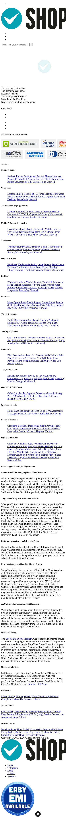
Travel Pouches (40, 320)
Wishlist (11, 773)
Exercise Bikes (38, 411)
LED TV (11, 452)
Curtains (30, 270)
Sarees (51, 287)
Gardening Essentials (44, 270)
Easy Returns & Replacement (15, 714)
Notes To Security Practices (45, 696)
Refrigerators (33, 214)
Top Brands (53, 457)
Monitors (59, 193)
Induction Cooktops (50, 249)
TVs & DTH (22, 211)
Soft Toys (28, 378)
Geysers (29, 252)
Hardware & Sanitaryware (30, 264)
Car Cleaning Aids (41, 355)
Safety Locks (43, 325)
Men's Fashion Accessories (20, 284)
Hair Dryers (23, 246)
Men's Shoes (55, 454)
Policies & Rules (16, 732)
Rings (62, 340)
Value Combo (19, 431)
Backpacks (39, 229)
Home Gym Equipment (18, 411)
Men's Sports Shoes (16, 302)
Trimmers (12, 246)
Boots (10, 308)
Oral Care (48, 428)
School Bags (30, 325)
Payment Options (34, 711)
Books (39, 393)
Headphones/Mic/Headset (40, 446)
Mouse (50, 232)
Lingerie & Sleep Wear (18, 290)
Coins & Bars (14, 337)
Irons (58, 449)
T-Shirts (59, 287)
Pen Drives (20, 232)
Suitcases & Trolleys (17, 322)
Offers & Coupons (16, 443)
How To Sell (23, 729)
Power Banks (26, 229)
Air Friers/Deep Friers (44, 449)
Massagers (12, 413)
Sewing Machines (16, 252)
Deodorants (33, 425)
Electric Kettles (14, 249)
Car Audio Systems (24, 454)
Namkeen (47, 393)
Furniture (11, 267)
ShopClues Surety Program (19, 638)
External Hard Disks (36, 232)
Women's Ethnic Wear (52, 282)
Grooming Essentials (17, 425)
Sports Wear (40, 284)
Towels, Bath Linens (54, 264)
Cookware (22, 267)
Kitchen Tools (34, 267)
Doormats (20, 270)
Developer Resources (35, 735)
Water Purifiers (55, 246)
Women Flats (38, 305)
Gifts (24, 398)
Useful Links (5, 690)
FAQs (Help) (36, 714)
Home (10, 765)
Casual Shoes (48, 302)
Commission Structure (41, 729)
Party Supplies (41, 378)
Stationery (57, 393)
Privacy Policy (8, 696)
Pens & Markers (15, 396)
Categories (12, 768)
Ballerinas (50, 305)
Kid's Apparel (19, 381)
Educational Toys (24, 375)
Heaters (11, 454)
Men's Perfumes (47, 425)
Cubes (51, 378)
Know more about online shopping (18, 102)
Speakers (33, 217)
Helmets (54, 355)
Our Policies (7, 711)
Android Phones (15, 176)
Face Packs (37, 428)
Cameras (24, 217)
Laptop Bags (26, 320)
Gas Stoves (47, 443)
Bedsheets (12, 264)
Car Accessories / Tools (32, 358)
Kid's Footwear (40, 375)
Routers (27, 193)
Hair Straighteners (31, 249)
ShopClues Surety (52, 711)
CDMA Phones (50, 179)
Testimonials (47, 732)
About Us (18, 699)
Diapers (11, 375)
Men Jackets (23, 452)
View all (51, 181)
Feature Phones (44, 176)
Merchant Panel (8, 729)
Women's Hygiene (35, 431)
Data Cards (22, 199)
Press (37, 699)
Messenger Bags (15, 325)
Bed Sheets (41, 457)
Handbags (42, 287)
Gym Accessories (54, 411)
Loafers (59, 305)
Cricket (35, 413)
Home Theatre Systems (40, 211)
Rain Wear (30, 457)
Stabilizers (52, 452)
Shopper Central (7, 705)
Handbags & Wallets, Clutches (22, 287)
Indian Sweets (14, 398)
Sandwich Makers (25, 449)
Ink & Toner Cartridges (43, 193)
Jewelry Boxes (14, 343)
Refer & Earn (19, 717)
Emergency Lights (38, 246)
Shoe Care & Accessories (26, 308)
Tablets (38, 179)
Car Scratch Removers (28, 360)
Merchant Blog (16, 735)
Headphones (13, 229)
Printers (19, 193)
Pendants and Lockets (39, 340)
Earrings (54, 340)
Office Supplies (14, 393)
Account (11, 776)
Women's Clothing (16, 282)
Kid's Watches (29, 343)
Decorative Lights (16, 457)
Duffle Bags (13, 320)
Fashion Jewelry (20, 340)
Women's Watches (45, 337)
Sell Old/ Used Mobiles (34, 181)
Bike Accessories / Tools (19, 355)
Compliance (7, 699)
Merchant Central (8, 723)
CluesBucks (19, 711)
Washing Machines (49, 214)
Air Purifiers (21, 446)
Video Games (14, 196)
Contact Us (28, 699)
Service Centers (51, 714)
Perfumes (11, 360)
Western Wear (53, 284)
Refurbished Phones (25, 179)
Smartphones (30, 176)
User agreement (23, 696)
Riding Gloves (51, 358)
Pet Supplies (29, 393)
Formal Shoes (24, 305)
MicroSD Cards (40, 234)
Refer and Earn (14, 460)
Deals (10, 770)
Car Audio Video (47, 360)
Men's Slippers (34, 302)
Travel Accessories (37, 322)
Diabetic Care (24, 413)
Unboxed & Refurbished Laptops (37, 196)
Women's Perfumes (22, 428)
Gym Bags (52, 322)
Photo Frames (41, 454)
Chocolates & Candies (48, 396)
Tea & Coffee (30, 396)
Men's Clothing (33, 282)
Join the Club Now (37, 684)
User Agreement (33, 732)
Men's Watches (28, 337)
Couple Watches (34, 443)
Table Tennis (46, 413)
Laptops (11, 193)
